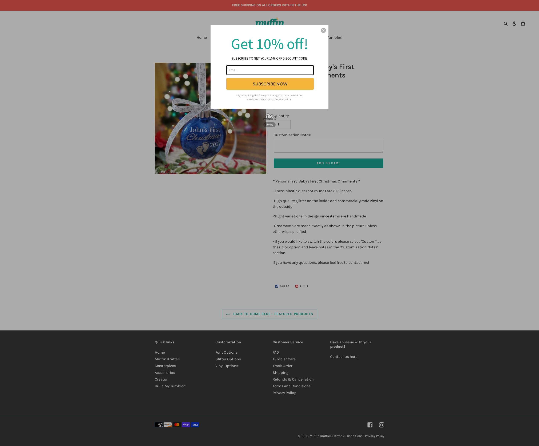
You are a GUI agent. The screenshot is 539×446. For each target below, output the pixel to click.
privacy (269, 124)
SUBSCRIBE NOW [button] (270, 83)
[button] (323, 30)
